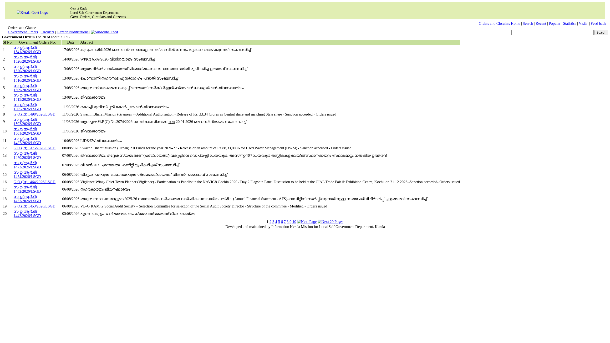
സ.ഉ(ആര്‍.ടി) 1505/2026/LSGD (27, 107)
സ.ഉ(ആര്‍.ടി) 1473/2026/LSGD (27, 165)
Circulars (47, 32)
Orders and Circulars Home (499, 23)
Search (528, 23)
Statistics (569, 23)
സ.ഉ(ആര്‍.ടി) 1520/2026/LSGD (27, 69)
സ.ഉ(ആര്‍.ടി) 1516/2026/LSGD (27, 78)
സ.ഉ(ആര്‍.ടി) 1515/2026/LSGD (27, 97)
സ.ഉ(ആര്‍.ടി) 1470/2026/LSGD (27, 155)
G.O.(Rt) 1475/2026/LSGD (35, 148)
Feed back (599, 23)
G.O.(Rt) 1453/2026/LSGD (35, 206)
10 (294, 222)
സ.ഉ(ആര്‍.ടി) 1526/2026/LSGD (27, 59)
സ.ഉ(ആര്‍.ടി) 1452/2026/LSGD (27, 189)
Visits (583, 23)
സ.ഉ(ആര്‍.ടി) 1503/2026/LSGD (27, 121)
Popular (554, 23)
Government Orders (23, 32)
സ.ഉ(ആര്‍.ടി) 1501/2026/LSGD (27, 131)
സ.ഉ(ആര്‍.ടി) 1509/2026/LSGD (27, 88)
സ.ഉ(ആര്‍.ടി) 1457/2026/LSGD (27, 199)
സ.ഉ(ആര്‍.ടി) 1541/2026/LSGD (27, 49)
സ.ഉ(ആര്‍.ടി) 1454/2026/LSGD (27, 174)
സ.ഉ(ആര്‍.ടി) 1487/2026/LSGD (27, 140)
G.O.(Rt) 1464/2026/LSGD (35, 182)
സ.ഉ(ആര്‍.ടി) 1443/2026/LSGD (27, 213)
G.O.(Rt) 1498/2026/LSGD (35, 114)
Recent (541, 23)
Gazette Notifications (72, 32)
